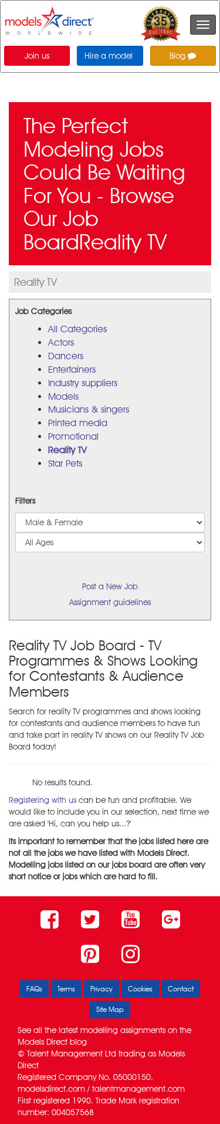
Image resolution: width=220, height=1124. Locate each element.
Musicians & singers (88, 409)
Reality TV (67, 449)
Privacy (101, 988)
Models (63, 396)
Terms (66, 988)
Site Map (110, 1009)
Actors (61, 342)
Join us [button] (37, 55)
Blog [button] (179, 55)
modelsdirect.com (51, 1088)
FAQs (34, 988)
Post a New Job (110, 586)
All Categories (77, 329)
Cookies (140, 988)
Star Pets (65, 463)
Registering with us (42, 800)
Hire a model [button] (108, 55)
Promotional (73, 436)
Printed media (77, 422)
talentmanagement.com (138, 1088)
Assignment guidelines (110, 602)
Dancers (65, 356)
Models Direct (42, 1042)
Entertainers (72, 369)
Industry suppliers (82, 383)
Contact (181, 988)
